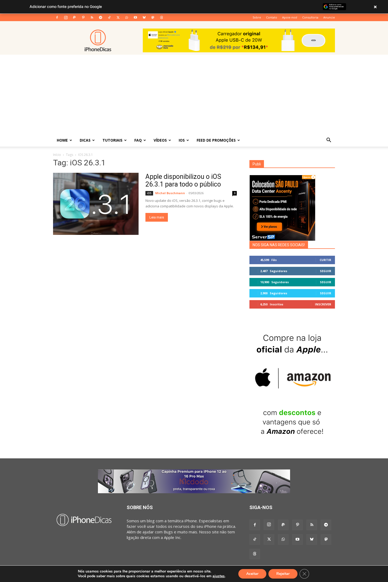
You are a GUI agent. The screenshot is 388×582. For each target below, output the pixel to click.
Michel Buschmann (170, 193)
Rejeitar (283, 573)
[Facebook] (57, 17)
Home (62, 140)
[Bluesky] (144, 17)
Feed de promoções (216, 140)
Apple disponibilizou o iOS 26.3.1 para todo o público (183, 180)
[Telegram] (101, 17)
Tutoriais (112, 140)
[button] (328, 140)
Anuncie (329, 17)
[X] (118, 17)
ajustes (218, 576)
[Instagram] (66, 17)
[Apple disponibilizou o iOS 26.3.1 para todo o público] (96, 204)
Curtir (325, 260)
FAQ (138, 140)
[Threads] (161, 17)
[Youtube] (135, 17)
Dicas (85, 140)
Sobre (257, 17)
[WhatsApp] (127, 17)
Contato (271, 17)
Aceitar (252, 573)
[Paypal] (74, 17)
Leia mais (156, 217)
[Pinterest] (83, 17)
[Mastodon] (153, 17)
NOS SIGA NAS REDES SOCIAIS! (279, 245)
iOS (182, 140)
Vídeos (160, 140)
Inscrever (323, 304)
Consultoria (310, 17)
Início (57, 154)
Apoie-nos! (289, 17)
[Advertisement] (194, 94)
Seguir (325, 271)
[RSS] (92, 17)
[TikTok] (109, 17)
